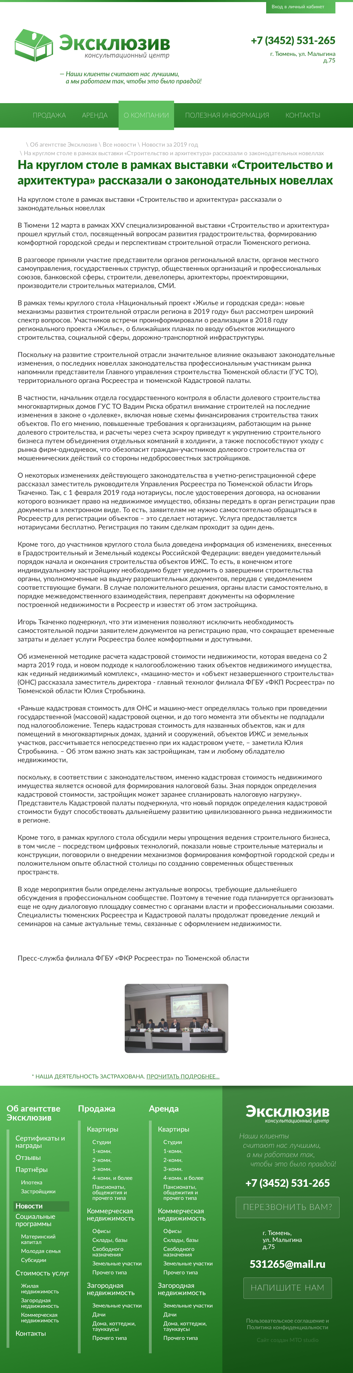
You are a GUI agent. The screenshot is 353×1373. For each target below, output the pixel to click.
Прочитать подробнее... (183, 1077)
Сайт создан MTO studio (288, 1340)
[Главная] (21, 144)
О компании (146, 115)
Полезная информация (227, 115)
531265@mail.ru (287, 1265)
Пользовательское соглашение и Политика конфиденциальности (287, 1324)
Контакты (302, 115)
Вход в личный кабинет (298, 6)
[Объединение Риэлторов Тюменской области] (94, 18)
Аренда (95, 115)
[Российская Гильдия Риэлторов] (143, 18)
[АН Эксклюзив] (92, 60)
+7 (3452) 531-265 (293, 41)
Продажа (49, 115)
